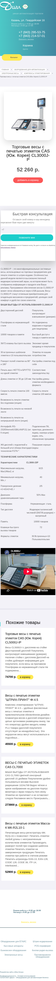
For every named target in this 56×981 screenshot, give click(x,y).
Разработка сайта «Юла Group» (12, 972)
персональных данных (8, 247)
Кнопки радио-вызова (42, 950)
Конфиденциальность (8, 976)
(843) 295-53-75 (31, 918)
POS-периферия (43, 946)
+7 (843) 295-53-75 (32, 32)
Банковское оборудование (13, 950)
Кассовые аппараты (13, 946)
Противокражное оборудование (42, 956)
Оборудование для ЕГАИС (13, 941)
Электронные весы (13, 955)
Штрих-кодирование (42, 941)
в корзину (25, 677)
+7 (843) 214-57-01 (32, 36)
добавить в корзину (28, 180)
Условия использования (26, 976)
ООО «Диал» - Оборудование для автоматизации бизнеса (26, 978)
